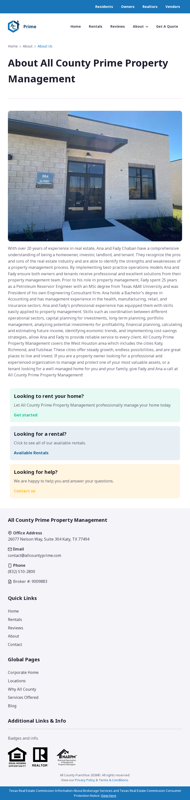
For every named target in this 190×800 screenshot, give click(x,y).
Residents (104, 6)
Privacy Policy (85, 780)
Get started (25, 415)
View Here (108, 795)
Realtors (150, 6)
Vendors (173, 6)
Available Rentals (31, 453)
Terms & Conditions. (114, 780)
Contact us (24, 491)
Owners (128, 6)
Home (13, 46)
